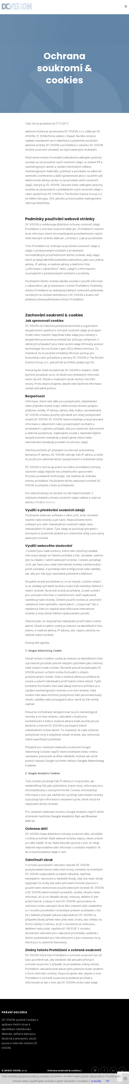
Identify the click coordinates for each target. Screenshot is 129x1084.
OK (107, 1081)
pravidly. (96, 1081)
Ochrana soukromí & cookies (63, 1070)
